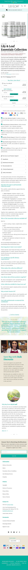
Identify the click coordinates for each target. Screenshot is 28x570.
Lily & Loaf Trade (9, 550)
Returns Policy (6, 494)
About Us (4, 430)
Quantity (14, 102)
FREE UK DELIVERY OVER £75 (15, 10)
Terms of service (14, 552)
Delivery (9, 76)
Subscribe (14, 455)
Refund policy (23, 550)
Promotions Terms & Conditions (9, 471)
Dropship (5, 476)
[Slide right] (16, 41)
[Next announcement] (25, 1)
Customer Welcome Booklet (9, 520)
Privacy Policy (6, 491)
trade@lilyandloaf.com (8, 510)
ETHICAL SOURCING (15, 563)
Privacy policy (7, 552)
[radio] (14, 84)
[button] (2, 6)
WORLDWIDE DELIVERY (8, 561)
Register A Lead (6, 526)
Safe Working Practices (8, 473)
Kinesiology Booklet (7, 523)
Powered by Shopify (15, 550)
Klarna (4, 468)
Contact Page (10, 504)
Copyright (5, 485)
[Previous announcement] (2, 1)
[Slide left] (11, 41)
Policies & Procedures (7, 488)
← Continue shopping (14, 314)
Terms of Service (6, 496)
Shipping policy (21, 552)
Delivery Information (7, 465)
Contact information (14, 554)
